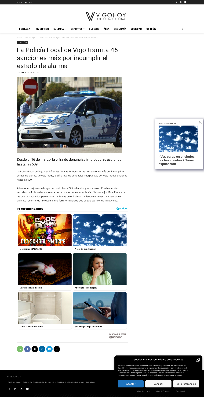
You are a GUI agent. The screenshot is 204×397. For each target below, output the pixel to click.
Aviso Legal (180, 391)
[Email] (57, 349)
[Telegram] (49, 349)
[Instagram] (176, 2)
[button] (197, 359)
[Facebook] (172, 2)
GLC (22, 72)
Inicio (19, 37)
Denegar (158, 383)
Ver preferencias (186, 383)
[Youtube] (185, 2)
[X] (181, 2)
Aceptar (130, 383)
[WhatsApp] (20, 349)
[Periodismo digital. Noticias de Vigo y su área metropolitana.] (106, 16)
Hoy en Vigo (30, 37)
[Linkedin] (42, 349)
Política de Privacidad (163, 391)
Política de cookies (143, 391)
